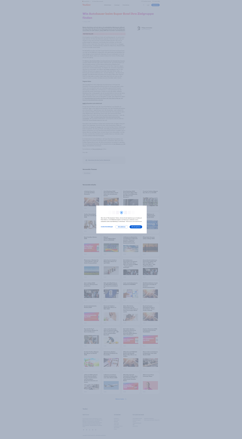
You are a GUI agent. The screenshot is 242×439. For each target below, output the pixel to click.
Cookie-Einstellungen (107, 226)
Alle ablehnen (121, 226)
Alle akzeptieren (135, 226)
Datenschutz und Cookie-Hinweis (134, 221)
